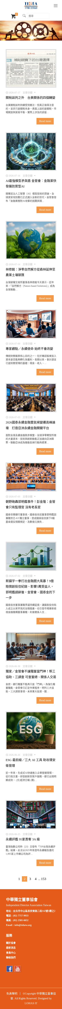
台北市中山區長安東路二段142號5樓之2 (34, 911)
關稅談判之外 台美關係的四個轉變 (30, 97)
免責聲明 (11, 993)
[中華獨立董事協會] (31, 5)
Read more (45, 121)
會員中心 (11, 952)
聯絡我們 (11, 957)
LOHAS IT (31, 1003)
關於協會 (11, 943)
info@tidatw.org (23, 925)
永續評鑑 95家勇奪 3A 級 (23, 839)
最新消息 (11, 947)
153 (43, 879)
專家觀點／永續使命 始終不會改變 (29, 349)
